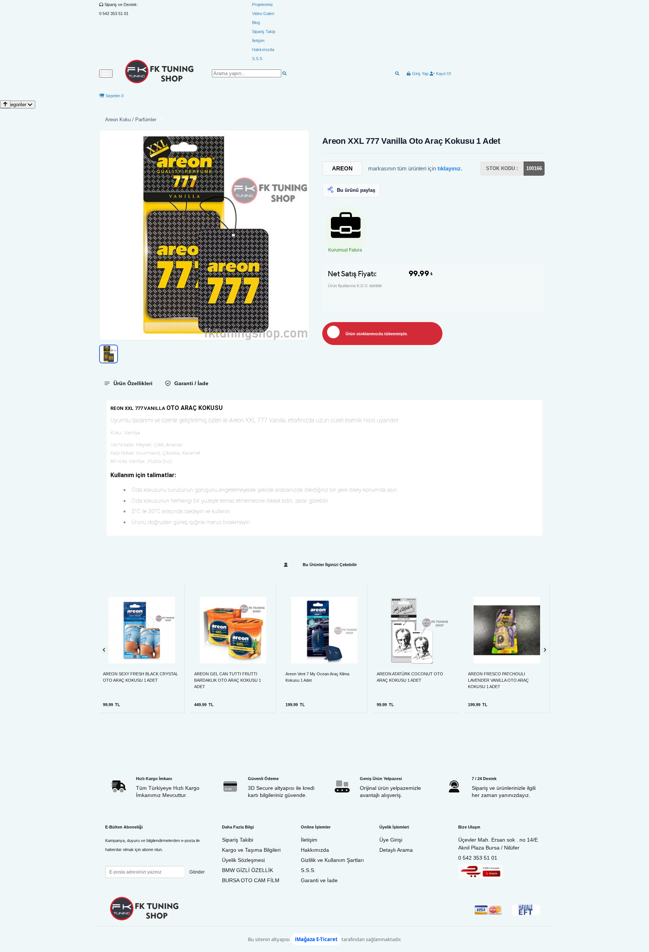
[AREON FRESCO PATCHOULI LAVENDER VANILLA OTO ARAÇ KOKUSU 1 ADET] (507, 630)
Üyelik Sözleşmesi (243, 860)
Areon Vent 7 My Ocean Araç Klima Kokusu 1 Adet (317, 677)
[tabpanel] (324, 468)
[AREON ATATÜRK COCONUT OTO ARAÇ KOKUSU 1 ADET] (415, 630)
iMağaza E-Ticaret (316, 939)
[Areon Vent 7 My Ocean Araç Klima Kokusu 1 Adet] (324, 630)
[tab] (128, 383)
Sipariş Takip (263, 31)
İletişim (258, 40)
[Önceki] (104, 650)
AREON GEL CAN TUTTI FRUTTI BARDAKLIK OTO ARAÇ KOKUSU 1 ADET (227, 680)
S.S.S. (308, 870)
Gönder (197, 872)
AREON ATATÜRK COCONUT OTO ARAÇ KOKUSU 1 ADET (410, 677)
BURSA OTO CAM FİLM (250, 880)
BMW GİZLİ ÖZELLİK (247, 870)
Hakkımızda (263, 49)
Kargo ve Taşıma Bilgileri (251, 850)
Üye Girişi (390, 840)
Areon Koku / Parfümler (130, 119)
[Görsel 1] (108, 354)
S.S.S (257, 58)
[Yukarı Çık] (5, 104)
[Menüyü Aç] (106, 73)
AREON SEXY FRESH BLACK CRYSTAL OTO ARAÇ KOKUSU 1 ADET (140, 677)
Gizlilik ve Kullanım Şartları (332, 860)
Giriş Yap (420, 73)
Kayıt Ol (443, 73)
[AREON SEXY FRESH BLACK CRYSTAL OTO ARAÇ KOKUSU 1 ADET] (142, 630)
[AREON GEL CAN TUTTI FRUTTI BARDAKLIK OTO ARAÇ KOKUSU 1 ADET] (233, 630)
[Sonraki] (544, 650)
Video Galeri (263, 13)
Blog (256, 22)
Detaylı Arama (396, 850)
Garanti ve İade (319, 880)
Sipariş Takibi (237, 840)
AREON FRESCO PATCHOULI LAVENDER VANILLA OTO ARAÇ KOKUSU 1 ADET (498, 680)
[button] (204, 235)
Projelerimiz (262, 4)
